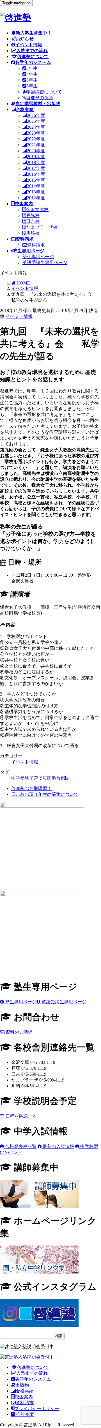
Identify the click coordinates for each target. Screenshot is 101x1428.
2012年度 (36, 197)
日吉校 (33, 221)
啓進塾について (33, 1367)
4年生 (32, 74)
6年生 (32, 86)
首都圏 (63, 778)
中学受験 (20, 778)
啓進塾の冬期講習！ (31, 788)
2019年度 (36, 156)
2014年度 (36, 186)
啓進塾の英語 (39, 97)
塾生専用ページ (38, 256)
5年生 (32, 80)
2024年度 (36, 127)
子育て (36, 778)
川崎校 (33, 233)
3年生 (32, 68)
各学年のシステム (33, 1379)
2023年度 (36, 133)
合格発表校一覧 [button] (20, 1146)
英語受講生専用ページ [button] (63, 1001)
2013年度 (36, 192)
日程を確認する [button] (20, 1116)
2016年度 (36, 174)
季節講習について (44, 91)
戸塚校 (33, 215)
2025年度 (36, 121)
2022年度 (36, 139)
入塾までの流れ (32, 1373)
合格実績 (25, 1390)
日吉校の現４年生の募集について (45, 794)
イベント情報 (19, 316)
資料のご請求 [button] (18, 1032)
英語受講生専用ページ (44, 262)
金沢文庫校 (37, 209)
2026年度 (36, 115)
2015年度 (36, 180)
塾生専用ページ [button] (20, 1001)
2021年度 (36, 144)
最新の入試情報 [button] (58, 1146)
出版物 (22, 1385)
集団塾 (49, 778)
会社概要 (24, 1414)
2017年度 (36, 168)
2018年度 (36, 162)
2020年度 (36, 150)
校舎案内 (24, 1396)
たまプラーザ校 (42, 227)
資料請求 (36, 244)
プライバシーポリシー (36, 1408)
